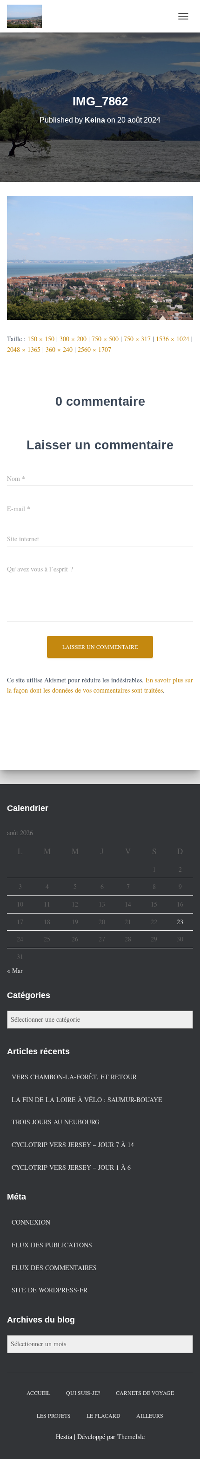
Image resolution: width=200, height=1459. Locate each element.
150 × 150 (40, 338)
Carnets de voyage (145, 1392)
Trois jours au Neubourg (56, 1121)
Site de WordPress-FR (49, 1289)
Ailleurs (149, 1415)
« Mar (15, 970)
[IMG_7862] (100, 257)
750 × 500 (105, 338)
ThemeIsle (131, 1436)
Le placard (103, 1415)
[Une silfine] (28, 16)
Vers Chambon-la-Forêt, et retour (74, 1076)
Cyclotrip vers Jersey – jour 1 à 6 (71, 1167)
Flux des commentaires (54, 1267)
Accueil (38, 1392)
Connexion (31, 1222)
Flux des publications (52, 1244)
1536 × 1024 (172, 338)
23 (180, 921)
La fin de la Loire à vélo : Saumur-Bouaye (87, 1099)
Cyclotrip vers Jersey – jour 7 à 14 (73, 1144)
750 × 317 (137, 338)
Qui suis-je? (83, 1392)
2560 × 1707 (94, 349)
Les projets (54, 1415)
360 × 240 (59, 349)
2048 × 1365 (23, 349)
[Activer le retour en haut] (181, 1440)
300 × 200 (73, 338)
